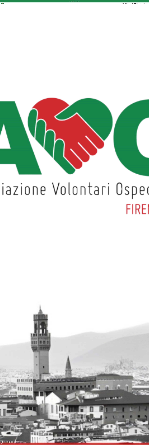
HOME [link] (123, 3)
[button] (148, 4)
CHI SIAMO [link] (127, 3)
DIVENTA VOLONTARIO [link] (135, 3)
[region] (74, 1)
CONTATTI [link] (145, 3)
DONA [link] (141, 3)
